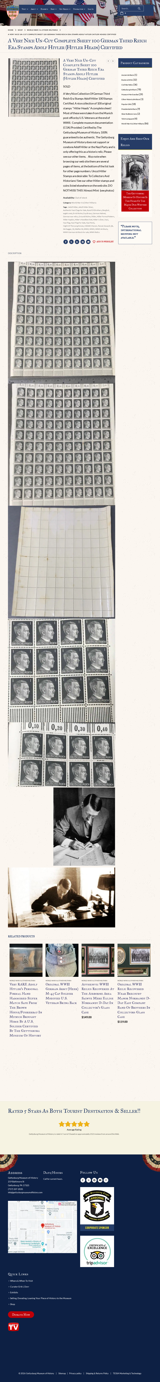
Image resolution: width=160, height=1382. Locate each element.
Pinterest (82, 241)
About (33, 9)
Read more (37, 949)
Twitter (71, 241)
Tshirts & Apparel (127, 119)
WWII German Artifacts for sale (76, 232)
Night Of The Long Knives (73, 226)
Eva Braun (87, 213)
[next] (113, 61)
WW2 (86, 229)
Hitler (93, 216)
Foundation (78, 9)
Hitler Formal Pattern (105, 216)
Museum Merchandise (129, 94)
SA (112, 226)
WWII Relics (95, 232)
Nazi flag (66, 223)
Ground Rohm (85, 216)
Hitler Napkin (68, 219)
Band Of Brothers (94, 210)
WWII (92, 229)
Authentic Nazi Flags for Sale (74, 210)
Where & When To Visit (21, 1280)
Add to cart (109, 949)
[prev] (108, 61)
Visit (24, 9)
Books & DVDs (126, 80)
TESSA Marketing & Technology (127, 1373)
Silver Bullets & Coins (129, 114)
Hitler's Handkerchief (83, 219)
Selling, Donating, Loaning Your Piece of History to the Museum (40, 1298)
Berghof (105, 210)
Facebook (65, 241)
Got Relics (63, 9)
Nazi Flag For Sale (78, 223)
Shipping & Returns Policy (97, 1373)
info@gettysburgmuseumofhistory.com (25, 1192)
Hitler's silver (98, 219)
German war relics (70, 216)
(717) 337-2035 (15, 1189)
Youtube (100, 1180)
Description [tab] (14, 253)
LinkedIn (77, 241)
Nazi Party (90, 223)
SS (73, 229)
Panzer (94, 226)
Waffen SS (79, 229)
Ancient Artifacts (127, 75)
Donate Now (21, 1314)
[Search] (139, 8)
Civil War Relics (127, 85)
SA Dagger (67, 229)
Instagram (106, 1180)
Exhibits (44, 9)
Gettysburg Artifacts (128, 89)
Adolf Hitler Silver (86, 207)
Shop (53, 9)
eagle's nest (67, 213)
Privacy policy (75, 1373)
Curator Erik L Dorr (19, 1286)
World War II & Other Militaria (84, 203)
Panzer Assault (104, 226)
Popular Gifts (126, 104)
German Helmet (99, 213)
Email (88, 241)
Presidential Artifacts (129, 109)
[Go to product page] (26, 960)
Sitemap (62, 1373)
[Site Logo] (12, 12)
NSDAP (88, 226)
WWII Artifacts (101, 229)
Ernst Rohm (78, 213)
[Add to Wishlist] (40, 980)
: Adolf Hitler (73, 207)
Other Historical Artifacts (130, 99)
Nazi (106, 219)
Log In (90, 9)
